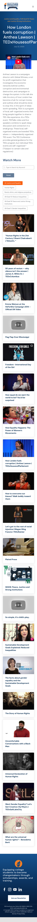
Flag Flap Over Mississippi (17, 337)
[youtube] (15, 889)
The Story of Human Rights (17, 713)
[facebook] (4, 889)
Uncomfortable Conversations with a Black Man (17, 744)
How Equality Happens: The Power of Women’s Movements (17, 430)
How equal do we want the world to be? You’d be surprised (17, 397)
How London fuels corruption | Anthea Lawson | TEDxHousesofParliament (18, 463)
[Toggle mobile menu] (33, 7)
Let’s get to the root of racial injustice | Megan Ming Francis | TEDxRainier (18, 529)
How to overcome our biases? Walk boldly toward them (18, 496)
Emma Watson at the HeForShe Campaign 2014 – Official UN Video (18, 307)
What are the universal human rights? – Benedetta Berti (18, 840)
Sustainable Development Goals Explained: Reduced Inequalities (17, 647)
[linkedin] (20, 889)
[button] (13, 183)
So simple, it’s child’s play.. (17, 617)
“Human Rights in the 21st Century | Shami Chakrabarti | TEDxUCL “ (18, 238)
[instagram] (9, 889)
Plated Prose (11, 559)
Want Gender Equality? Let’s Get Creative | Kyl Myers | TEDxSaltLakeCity (18, 807)
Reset (8, 175)
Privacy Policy (21, 914)
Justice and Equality (11, 19)
